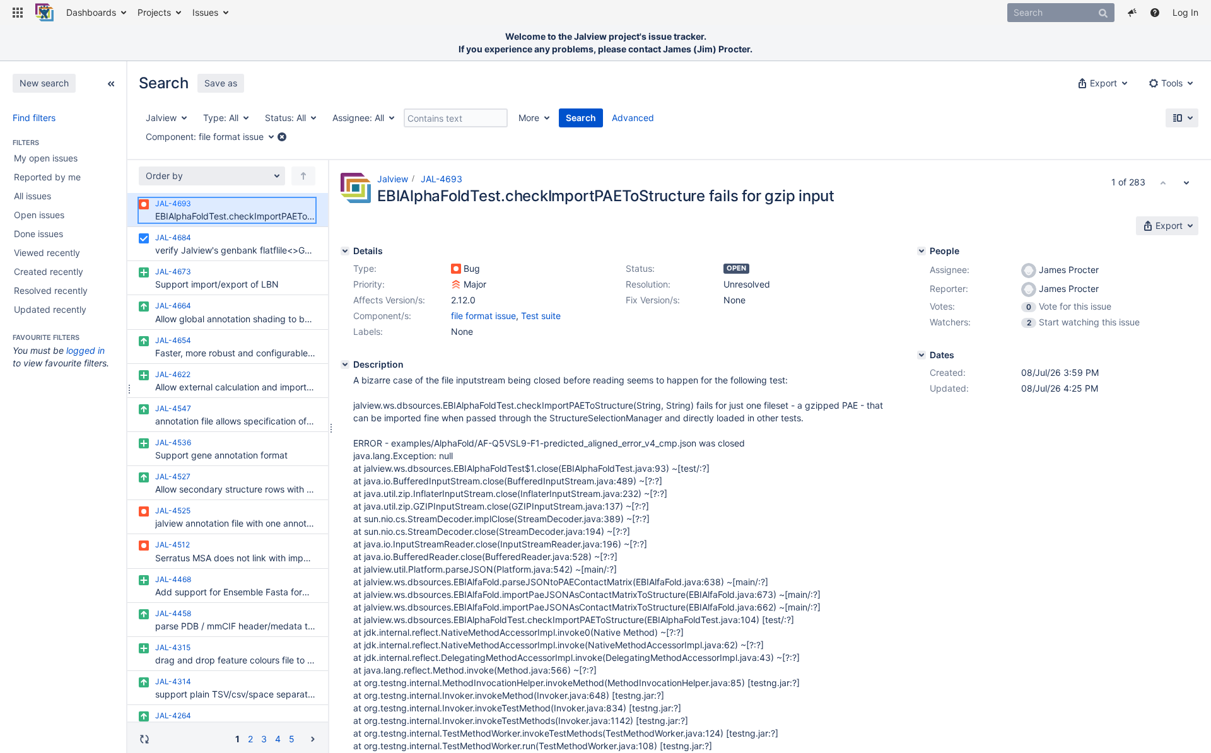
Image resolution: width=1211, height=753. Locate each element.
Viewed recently (47, 252)
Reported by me (47, 177)
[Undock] (111, 82)
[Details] (345, 251)
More (528, 117)
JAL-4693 (441, 178)
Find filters (34, 117)
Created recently (48, 271)
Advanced (633, 117)
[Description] (345, 364)
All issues (32, 195)
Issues (205, 12)
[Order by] (303, 175)
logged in (85, 350)
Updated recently (50, 309)
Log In (1185, 12)
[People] (921, 251)
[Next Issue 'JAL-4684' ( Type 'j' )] (1186, 182)
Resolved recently (51, 290)
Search (581, 117)
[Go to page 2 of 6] (313, 738)
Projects (154, 12)
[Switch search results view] (1182, 117)
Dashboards (91, 12)
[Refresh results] (144, 738)
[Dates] (921, 355)
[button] (17, 12)
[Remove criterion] (282, 137)
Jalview (392, 178)
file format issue (483, 315)
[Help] (1155, 12)
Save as (220, 83)
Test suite (541, 315)
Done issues (38, 233)
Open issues (39, 214)
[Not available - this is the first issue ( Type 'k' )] (1163, 182)
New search (44, 83)
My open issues (46, 158)
